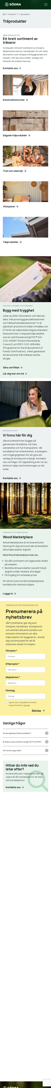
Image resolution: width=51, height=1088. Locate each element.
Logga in (8, 593)
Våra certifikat (11, 367)
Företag (10, 690)
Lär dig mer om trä (13, 373)
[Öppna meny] (45, 4)
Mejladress (13, 677)
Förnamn (11, 650)
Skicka (37, 711)
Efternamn (13, 664)
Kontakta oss (10, 68)
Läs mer (26, 705)
